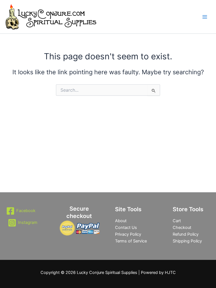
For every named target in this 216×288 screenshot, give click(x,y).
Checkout (182, 227)
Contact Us (126, 227)
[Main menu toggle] (204, 16)
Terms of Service (131, 241)
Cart (177, 220)
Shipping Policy (187, 241)
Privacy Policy (128, 234)
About (121, 220)
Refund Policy (186, 234)
